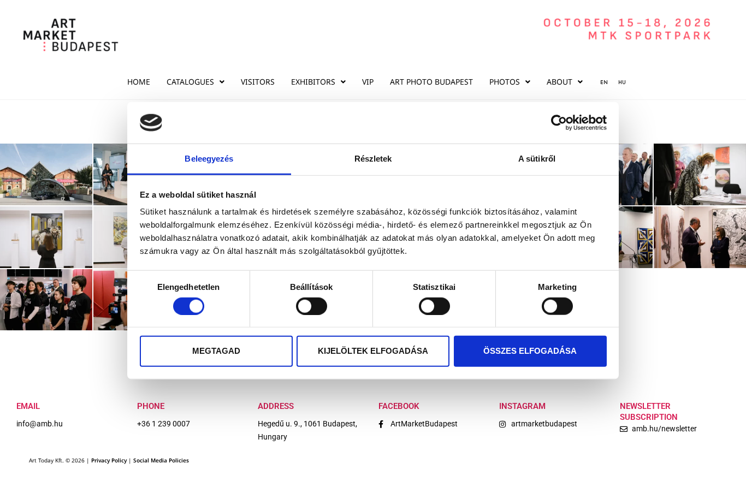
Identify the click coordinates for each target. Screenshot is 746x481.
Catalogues (190, 81)
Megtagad (216, 350)
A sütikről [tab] (536, 158)
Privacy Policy (109, 460)
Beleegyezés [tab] (209, 158)
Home (138, 81)
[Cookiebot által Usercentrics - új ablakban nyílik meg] (559, 123)
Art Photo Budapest (431, 81)
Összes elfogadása (530, 350)
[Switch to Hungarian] (618, 82)
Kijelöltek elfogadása (373, 350)
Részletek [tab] (373, 158)
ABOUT (559, 81)
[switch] (311, 305)
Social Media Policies (161, 460)
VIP (368, 81)
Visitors (258, 81)
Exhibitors (313, 81)
